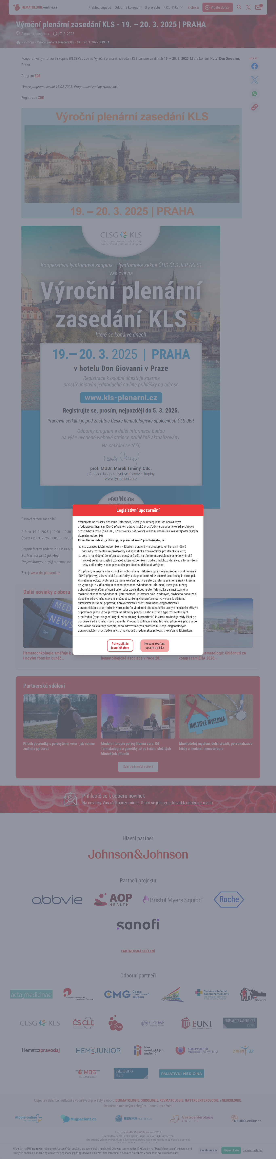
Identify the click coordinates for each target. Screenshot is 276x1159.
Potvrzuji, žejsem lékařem (120, 646)
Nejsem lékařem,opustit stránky (154, 646)
